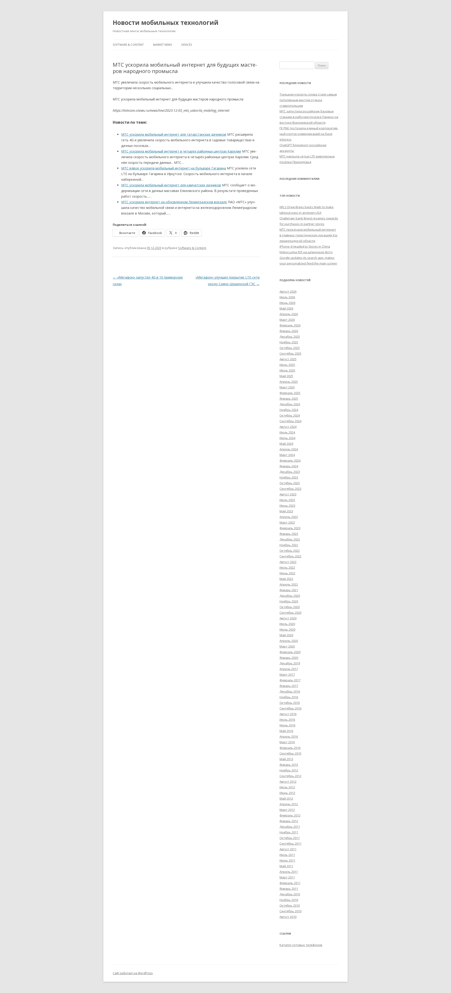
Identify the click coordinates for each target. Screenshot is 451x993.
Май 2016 (286, 731)
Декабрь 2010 (290, 894)
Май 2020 (286, 635)
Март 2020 (287, 646)
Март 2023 (287, 522)
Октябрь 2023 (290, 483)
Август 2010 (288, 917)
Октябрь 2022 (290, 550)
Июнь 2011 (287, 860)
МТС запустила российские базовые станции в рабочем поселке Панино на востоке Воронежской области (309, 117)
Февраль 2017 (290, 680)
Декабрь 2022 (290, 539)
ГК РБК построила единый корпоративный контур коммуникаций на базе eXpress (309, 134)
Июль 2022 (287, 567)
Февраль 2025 (290, 393)
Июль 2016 (287, 719)
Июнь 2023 (287, 505)
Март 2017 (287, 674)
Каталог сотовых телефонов (301, 945)
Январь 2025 (289, 398)
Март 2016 (287, 742)
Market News (162, 45)
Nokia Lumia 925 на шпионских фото (306, 252)
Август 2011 (288, 849)
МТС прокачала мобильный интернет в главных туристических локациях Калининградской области (309, 235)
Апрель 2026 (289, 314)
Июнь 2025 (287, 370)
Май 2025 (286, 376)
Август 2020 (288, 618)
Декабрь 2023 (290, 472)
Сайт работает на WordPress (133, 973)
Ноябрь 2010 (289, 900)
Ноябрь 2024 (289, 410)
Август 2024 (288, 427)
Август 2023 (288, 494)
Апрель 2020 (289, 641)
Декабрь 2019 (290, 663)
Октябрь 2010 (290, 905)
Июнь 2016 (287, 725)
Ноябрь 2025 (289, 342)
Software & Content (128, 45)
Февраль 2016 (290, 748)
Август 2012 (288, 781)
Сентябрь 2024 (290, 421)
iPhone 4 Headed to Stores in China (305, 246)
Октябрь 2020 (290, 607)
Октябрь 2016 (290, 703)
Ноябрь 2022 (289, 545)
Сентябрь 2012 (290, 776)
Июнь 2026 (287, 303)
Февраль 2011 (290, 883)
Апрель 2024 (289, 449)
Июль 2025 (287, 365)
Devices (186, 45)
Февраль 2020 (290, 652)
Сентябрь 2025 (290, 353)
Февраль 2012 (290, 815)
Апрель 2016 (289, 736)
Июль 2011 (287, 855)
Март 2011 (287, 877)
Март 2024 (287, 455)
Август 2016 (288, 714)
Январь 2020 (289, 658)
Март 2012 (287, 810)
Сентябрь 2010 (290, 911)
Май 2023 (286, 511)
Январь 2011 (289, 888)
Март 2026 (287, 320)
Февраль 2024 (290, 460)
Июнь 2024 (287, 438)
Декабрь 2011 (290, 826)
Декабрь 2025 (290, 336)
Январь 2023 (289, 534)
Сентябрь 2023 (290, 489)
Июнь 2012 (287, 793)
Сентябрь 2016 (290, 708)
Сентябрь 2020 (290, 612)
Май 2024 (286, 443)
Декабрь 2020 (290, 596)
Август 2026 (288, 291)
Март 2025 (287, 387)
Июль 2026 (287, 297)
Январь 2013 (289, 765)
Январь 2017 (289, 686)
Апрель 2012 (289, 804)
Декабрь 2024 (290, 404)
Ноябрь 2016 (289, 697)
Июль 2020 (287, 624)
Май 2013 (286, 759)
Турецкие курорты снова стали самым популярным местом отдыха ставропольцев (308, 100)
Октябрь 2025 (290, 348)
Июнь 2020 (287, 629)
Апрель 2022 (289, 584)
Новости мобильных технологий (165, 22)
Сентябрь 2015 (290, 753)
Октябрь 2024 (290, 415)
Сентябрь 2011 (290, 843)
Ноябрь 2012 (289, 770)
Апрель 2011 (289, 872)
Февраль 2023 (290, 528)
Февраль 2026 (290, 325)
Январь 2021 (289, 590)
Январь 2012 (289, 821)
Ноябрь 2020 (289, 601)
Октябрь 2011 (290, 838)
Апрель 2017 (289, 669)
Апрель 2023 (289, 517)
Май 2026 (286, 308)
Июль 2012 (287, 787)
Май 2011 (286, 866)
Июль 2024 (287, 432)
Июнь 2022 (287, 573)
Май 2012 (286, 798)
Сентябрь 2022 (290, 556)
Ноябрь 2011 (289, 832)
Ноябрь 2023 (289, 477)
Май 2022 (286, 579)
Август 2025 (288, 359)
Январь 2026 (289, 331)
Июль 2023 (287, 500)
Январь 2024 (289, 466)
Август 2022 (288, 562)
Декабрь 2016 (290, 691)
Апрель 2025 (289, 382)
